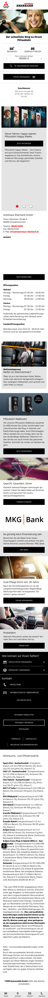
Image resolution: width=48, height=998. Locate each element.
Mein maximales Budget (24, 56)
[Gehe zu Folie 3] (31, 206)
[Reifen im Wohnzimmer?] (24, 353)
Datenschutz (31, 739)
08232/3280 (17, 226)
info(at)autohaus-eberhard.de (24, 231)
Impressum (15, 739)
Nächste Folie (44, 21)
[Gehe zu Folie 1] (17, 206)
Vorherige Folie (4, 21)
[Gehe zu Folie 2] (24, 206)
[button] (24, 77)
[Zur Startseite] (20, 5)
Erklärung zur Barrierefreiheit (24, 745)
